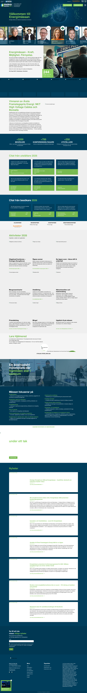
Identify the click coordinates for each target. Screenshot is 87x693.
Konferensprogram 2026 (14, 268)
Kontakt (28, 675)
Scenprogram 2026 (78, 5)
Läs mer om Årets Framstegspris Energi (17, 328)
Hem (28, 665)
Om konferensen (30, 673)
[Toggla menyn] (85, 5)
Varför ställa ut (29, 667)
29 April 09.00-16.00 (47, 669)
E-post (10, 639)
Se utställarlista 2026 (37, 299)
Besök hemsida (13, 457)
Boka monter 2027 (67, 5)
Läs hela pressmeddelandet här (36, 551)
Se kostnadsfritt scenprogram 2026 (40, 268)
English (28, 677)
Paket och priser (30, 672)
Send (11, 649)
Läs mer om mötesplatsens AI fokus (64, 328)
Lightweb (48, 692)
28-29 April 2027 (47, 665)
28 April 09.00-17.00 (47, 667)
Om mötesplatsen (30, 670)
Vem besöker (29, 669)
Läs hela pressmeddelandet (36, 484)
